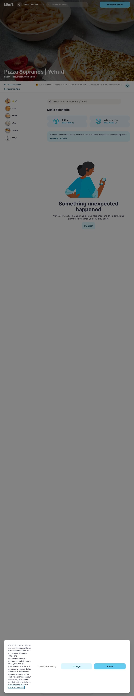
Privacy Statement (16, 687)
